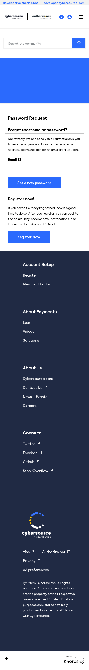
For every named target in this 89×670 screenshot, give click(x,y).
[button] (19, 159)
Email (12, 159)
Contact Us (32, 387)
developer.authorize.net (21, 3)
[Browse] (78, 17)
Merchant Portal (37, 284)
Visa (26, 552)
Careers (30, 405)
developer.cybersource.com (63, 3)
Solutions (31, 340)
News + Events (35, 396)
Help (63, 17)
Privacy (29, 560)
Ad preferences (36, 570)
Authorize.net (53, 552)
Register (30, 275)
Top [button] (6, 658)
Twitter (29, 443)
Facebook (31, 452)
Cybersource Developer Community (14, 17)
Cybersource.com (38, 378)
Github (28, 461)
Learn (28, 322)
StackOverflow (35, 470)
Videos (28, 331)
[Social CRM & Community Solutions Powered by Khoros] (74, 660)
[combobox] (44, 43)
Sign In (70, 17)
